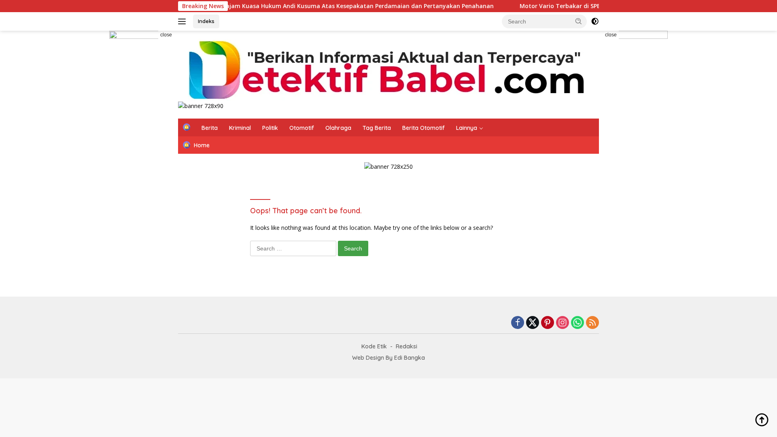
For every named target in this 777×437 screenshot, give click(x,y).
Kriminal (240, 128)
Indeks (206, 21)
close (166, 35)
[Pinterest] (547, 323)
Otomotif (301, 128)
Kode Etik (374, 346)
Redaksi (406, 346)
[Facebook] (517, 323)
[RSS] (592, 323)
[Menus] (183, 21)
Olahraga (338, 128)
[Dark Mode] (595, 21)
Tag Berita (377, 128)
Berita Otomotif (423, 128)
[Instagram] (562, 323)
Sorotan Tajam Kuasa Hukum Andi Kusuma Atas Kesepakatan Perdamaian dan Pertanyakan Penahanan (331, 6)
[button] (579, 21)
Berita (210, 128)
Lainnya (466, 128)
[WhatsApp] (577, 323)
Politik (270, 128)
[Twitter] (532, 323)
